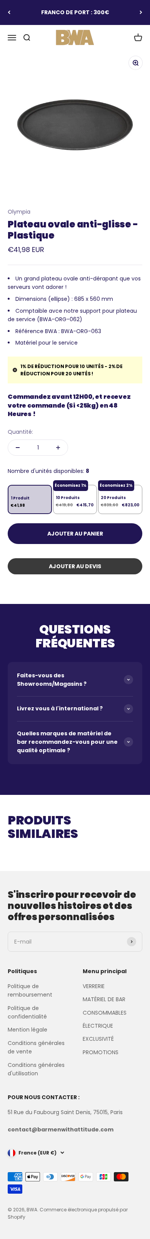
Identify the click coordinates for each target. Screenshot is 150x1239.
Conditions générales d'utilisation (36, 1069)
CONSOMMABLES (105, 1013)
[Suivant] (141, 12)
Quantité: (20, 432)
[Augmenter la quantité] (58, 447)
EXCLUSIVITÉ (98, 1039)
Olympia (19, 212)
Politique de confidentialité (27, 1012)
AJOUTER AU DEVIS (75, 566)
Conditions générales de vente (36, 1047)
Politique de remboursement (30, 990)
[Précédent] (9, 12)
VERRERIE (94, 986)
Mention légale (27, 1029)
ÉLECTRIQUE (98, 1026)
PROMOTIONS (100, 1052)
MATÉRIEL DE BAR (104, 999)
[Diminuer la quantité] (17, 447)
